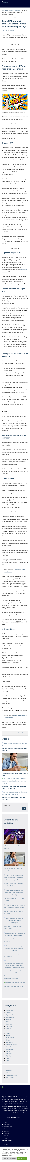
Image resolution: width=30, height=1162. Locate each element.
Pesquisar (7, 805)
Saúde (8, 1051)
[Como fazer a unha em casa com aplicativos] (14, 934)
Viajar (7, 1060)
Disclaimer (9, 1070)
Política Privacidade (12, 1075)
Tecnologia (9, 1053)
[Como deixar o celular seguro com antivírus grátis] (14, 948)
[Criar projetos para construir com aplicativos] (14, 906)
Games (8, 1035)
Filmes (8, 1031)
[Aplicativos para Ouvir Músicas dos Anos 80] (14, 836)
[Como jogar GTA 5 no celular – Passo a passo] (14, 920)
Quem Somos (10, 1077)
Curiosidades (10, 1017)
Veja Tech (9, 1056)
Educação (9, 1026)
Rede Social (9, 1049)
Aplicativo (9, 1012)
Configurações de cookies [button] (9, 1158)
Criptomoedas (10, 1015)
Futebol (8, 1033)
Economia (9, 1024)
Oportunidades (10, 1042)
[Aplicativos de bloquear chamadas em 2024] (14, 892)
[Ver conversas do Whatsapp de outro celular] (14, 859)
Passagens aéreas (11, 1044)
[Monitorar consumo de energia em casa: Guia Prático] (14, 877)
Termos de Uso (10, 1080)
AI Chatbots (9, 1010)
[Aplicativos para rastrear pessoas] (14, 983)
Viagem (8, 1058)
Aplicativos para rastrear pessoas (13, 986)
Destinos (8, 1019)
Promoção (9, 1047)
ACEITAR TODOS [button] (22, 1158)
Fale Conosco (10, 1073)
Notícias (8, 1040)
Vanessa (11, 30)
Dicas (7, 1021)
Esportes (8, 1028)
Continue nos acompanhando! (13, 733)
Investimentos (10, 1037)
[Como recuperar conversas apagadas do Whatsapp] (14, 966)
